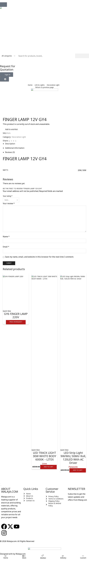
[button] (3, 4)
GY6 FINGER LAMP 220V (16, 315)
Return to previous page (44, 87)
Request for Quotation (7, 67)
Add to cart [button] (48, 467)
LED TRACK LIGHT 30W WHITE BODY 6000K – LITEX (44, 456)
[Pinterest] (11, 141)
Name (6, 236)
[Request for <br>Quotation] (3, 61)
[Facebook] (9, 141)
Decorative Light (53, 85)
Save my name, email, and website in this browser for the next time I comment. (39, 257)
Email (6, 246)
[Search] (82, 56)
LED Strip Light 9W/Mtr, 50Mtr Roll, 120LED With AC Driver (73, 458)
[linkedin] (13, 141)
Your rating (7, 196)
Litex (44, 463)
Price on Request (16, 322)
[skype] (15, 141)
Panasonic (73, 467)
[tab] (10, 143)
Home (30, 85)
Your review (9, 203)
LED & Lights (40, 85)
